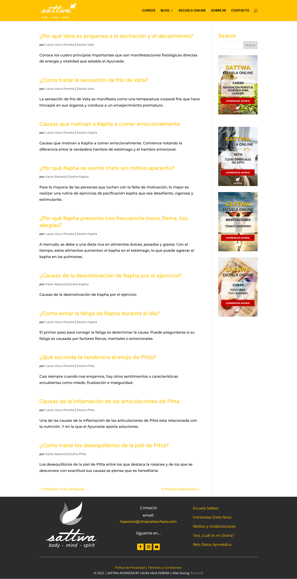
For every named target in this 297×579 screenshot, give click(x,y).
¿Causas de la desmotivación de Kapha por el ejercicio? (110, 275)
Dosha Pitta (86, 366)
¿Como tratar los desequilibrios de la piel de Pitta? (104, 445)
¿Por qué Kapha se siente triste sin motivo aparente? (106, 167)
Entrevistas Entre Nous (212, 517)
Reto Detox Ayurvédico (212, 544)
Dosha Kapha (87, 132)
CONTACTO (240, 11)
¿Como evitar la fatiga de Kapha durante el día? (99, 313)
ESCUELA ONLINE (192, 11)
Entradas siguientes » (180, 489)
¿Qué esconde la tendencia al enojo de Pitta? (97, 357)
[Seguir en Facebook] (140, 547)
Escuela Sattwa (205, 508)
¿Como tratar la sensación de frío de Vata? (93, 79)
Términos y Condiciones (164, 567)
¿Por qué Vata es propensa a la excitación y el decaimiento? (116, 35)
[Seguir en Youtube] (156, 547)
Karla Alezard (55, 177)
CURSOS (148, 11)
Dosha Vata (85, 44)
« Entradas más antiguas (61, 489)
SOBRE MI (218, 11)
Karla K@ (197, 573)
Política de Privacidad (130, 567)
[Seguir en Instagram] (148, 547)
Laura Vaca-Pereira (59, 44)
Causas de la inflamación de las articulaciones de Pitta (109, 401)
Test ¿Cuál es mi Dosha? (213, 535)
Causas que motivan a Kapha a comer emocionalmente (109, 123)
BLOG (165, 11)
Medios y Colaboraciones (214, 526)
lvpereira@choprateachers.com (148, 521)
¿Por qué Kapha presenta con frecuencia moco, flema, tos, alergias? (113, 221)
